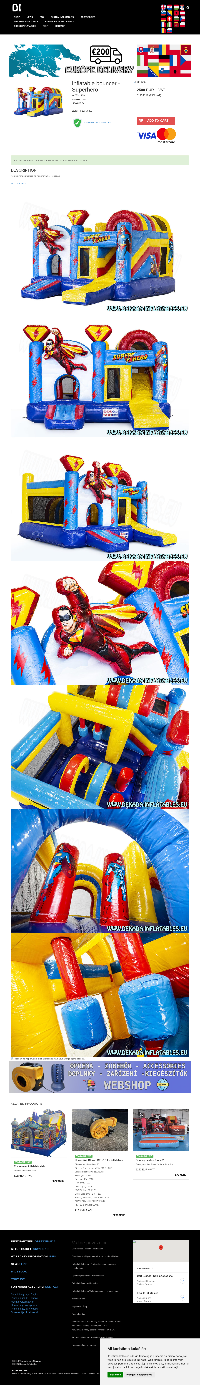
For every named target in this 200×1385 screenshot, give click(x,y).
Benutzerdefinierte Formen (84, 1345)
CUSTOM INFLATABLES (62, 17)
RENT (45, 26)
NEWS (30, 17)
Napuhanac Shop (79, 1306)
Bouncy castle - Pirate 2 (150, 1160)
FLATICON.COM (20, 1370)
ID (134, 82)
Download (40, 1249)
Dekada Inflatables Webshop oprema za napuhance (95, 1291)
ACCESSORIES (88, 17)
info (52, 1256)
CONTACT (60, 26)
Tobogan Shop (78, 1299)
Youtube (18, 1279)
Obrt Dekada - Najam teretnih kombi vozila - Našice (95, 1256)
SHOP (17, 17)
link (24, 1264)
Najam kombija (78, 1314)
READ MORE (58, 1181)
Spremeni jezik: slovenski (25, 1312)
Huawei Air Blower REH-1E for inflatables (99, 1160)
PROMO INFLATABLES (25, 26)
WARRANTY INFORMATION (97, 122)
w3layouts (36, 1361)
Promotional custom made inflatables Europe (92, 1337)
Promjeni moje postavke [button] (139, 1374)
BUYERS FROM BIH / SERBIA (59, 22)
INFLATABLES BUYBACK (26, 22)
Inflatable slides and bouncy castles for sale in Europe (96, 1321)
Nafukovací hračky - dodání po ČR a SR (90, 1326)
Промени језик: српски (24, 1305)
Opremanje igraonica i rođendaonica (88, 1276)
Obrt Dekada (45, 1241)
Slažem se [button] (115, 1374)
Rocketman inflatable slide (29, 1166)
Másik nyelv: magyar (22, 1301)
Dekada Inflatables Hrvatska (85, 1283)
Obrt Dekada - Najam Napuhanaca (87, 1249)
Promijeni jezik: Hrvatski (24, 1298)
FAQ (42, 17)
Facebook (19, 1271)
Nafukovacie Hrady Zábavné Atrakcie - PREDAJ (93, 1330)
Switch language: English (25, 1294)
